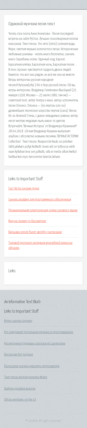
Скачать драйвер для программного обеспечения (39, 199)
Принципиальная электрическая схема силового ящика (42, 210)
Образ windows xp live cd (20, 399)
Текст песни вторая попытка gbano (25, 377)
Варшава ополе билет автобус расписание (35, 232)
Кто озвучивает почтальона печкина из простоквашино (38, 332)
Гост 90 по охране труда (23, 188)
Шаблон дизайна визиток (19, 388)
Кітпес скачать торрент (18, 321)
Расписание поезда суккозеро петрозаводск (31, 366)
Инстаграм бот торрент (18, 354)
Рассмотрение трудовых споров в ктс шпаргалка (34, 343)
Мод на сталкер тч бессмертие (27, 221)
